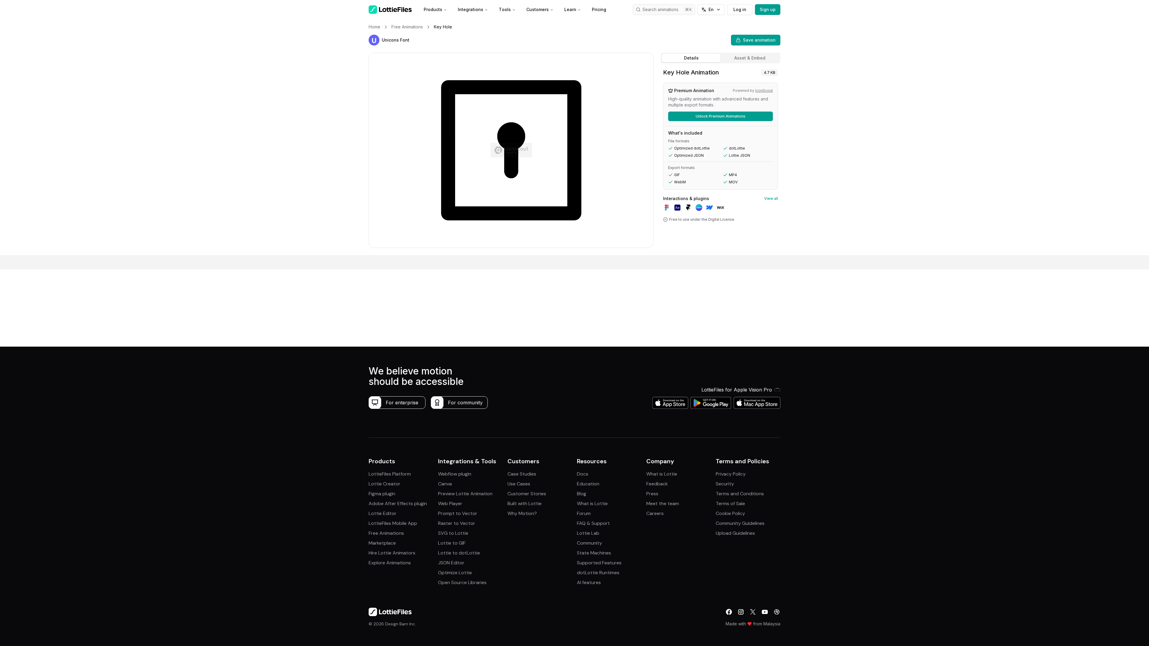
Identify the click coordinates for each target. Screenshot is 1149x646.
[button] (374, 40)
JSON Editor (451, 563)
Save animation (759, 39)
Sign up (768, 9)
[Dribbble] (776, 611)
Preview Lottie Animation (465, 493)
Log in (739, 9)
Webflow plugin (454, 474)
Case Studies (521, 474)
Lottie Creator (384, 484)
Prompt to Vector (457, 513)
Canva (445, 484)
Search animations (660, 9)
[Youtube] (764, 611)
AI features (589, 582)
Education (588, 484)
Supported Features (599, 563)
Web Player (450, 503)
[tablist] (720, 58)
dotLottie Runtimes (598, 572)
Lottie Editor (382, 513)
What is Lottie (592, 503)
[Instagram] (740, 611)
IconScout (764, 90)
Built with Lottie (524, 503)
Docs (582, 474)
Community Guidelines (740, 523)
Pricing (599, 9)
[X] (752, 611)
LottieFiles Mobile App (393, 523)
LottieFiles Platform (390, 474)
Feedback (657, 484)
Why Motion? (522, 513)
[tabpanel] (720, 160)
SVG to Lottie (453, 533)
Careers (655, 513)
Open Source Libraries (462, 582)
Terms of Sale (730, 503)
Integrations (470, 9)
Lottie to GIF (452, 543)
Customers (537, 9)
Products (433, 9)
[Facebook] (728, 611)
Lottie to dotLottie (459, 553)
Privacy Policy (731, 474)
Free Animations (386, 533)
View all (771, 198)
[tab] (691, 58)
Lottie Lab (588, 533)
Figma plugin (382, 493)
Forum (584, 513)
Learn (570, 9)
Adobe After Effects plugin (398, 503)
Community (589, 543)
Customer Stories (526, 493)
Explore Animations (390, 563)
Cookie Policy (730, 513)
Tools (505, 9)
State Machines (594, 553)
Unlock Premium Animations (720, 116)
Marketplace (382, 543)
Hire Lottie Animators (392, 553)
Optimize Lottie (455, 572)
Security (725, 484)
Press (652, 493)
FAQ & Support (593, 523)
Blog (581, 493)
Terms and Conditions (740, 493)
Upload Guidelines (735, 533)
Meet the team (662, 503)
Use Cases (518, 484)
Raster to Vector (456, 523)
